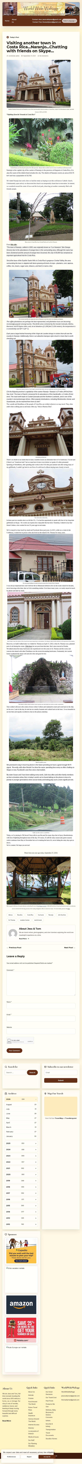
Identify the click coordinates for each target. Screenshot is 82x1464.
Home (7, 21)
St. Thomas (11, 920)
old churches (62, 915)
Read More (23, 939)
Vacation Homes (51, 1439)
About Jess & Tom (30, 928)
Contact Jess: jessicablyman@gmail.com (46, 19)
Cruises (31, 1398)
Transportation (51, 1429)
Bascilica (19, 915)
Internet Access (33, 1425)
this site (14, 244)
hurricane (41, 915)
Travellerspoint (70, 1118)
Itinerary (31, 1428)
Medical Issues (33, 1437)
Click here (28, 646)
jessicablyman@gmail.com (70, 1396)
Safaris (48, 1420)
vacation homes (25, 920)
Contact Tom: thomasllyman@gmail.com (46, 22)
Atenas (10, 915)
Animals (31, 1395)
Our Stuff (31, 1440)
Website (9, 1027)
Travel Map (59, 1118)
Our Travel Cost (51, 1397)
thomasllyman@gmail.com (70, 1400)
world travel (38, 920)
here (69, 908)
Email (9, 1015)
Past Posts (49, 1401)
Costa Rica (30, 915)
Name (9, 1002)
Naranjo (51, 915)
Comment (10, 970)
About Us (14, 20)
